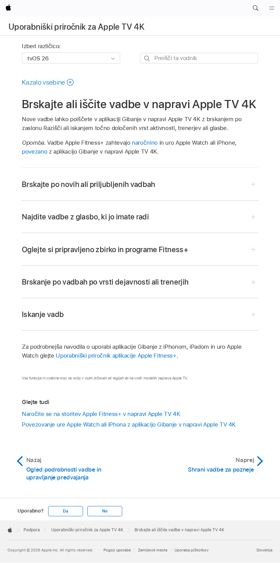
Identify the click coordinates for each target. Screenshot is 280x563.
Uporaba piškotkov (191, 550)
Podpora (32, 530)
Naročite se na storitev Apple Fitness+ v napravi (101, 413)
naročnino (145, 142)
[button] (255, 8)
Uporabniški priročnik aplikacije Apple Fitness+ (116, 355)
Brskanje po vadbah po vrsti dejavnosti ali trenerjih (105, 281)
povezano (34, 151)
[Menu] (272, 8)
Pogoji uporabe (117, 550)
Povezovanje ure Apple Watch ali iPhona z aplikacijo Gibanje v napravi (129, 424)
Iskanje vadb (43, 314)
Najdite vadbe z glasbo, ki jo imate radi (85, 216)
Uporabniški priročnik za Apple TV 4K (76, 27)
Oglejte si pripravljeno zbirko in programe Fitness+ (105, 249)
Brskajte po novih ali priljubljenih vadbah (88, 184)
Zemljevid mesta (152, 550)
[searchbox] (199, 58)
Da (65, 511)
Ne (105, 511)
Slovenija (264, 550)
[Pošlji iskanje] (147, 58)
